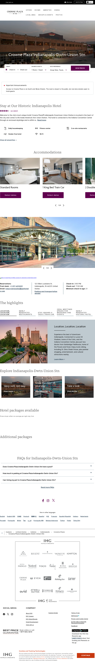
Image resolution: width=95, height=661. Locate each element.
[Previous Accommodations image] (56, 205)
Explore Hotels (53, 613)
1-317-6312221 (17, 286)
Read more (41, 120)
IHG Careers (30, 616)
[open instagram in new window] (47, 500)
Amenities (47, 10)
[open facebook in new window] (42, 500)
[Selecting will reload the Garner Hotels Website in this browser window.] (72, 578)
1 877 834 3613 (26, 632)
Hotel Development (32, 622)
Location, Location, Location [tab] (5, 312)
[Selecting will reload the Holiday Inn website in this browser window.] (60, 578)
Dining (57, 10)
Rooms (37, 10)
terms (42, 656)
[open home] (2, 533)
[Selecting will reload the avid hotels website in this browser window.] (23, 591)
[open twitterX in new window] (52, 500)
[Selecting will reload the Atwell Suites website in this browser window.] (35, 591)
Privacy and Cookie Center (79, 619)
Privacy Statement (62, 658)
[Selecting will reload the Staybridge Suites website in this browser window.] (47, 591)
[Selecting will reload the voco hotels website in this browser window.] (42, 566)
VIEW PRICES (80, 68)
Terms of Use (75, 613)
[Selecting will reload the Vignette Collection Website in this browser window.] (60, 553)
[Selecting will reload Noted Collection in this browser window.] (32, 566)
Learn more (77, 638)
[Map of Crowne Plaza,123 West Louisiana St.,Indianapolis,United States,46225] (18, 277)
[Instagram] (12, 614)
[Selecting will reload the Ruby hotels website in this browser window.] (53, 566)
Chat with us (30, 625)
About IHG (29, 613)
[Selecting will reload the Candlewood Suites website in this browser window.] (72, 591)
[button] (89, 2)
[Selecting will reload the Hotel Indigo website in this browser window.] (22, 566)
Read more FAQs (47, 487)
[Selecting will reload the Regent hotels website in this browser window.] (35, 553)
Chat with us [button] (9, 2)
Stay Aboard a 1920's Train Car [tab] (46, 313)
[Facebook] (4, 614)
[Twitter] (8, 614)
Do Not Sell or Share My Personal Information (78, 622)
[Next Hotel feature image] (51, 268)
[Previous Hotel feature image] (43, 268)
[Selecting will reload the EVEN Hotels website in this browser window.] (35, 578)
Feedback (74, 626)
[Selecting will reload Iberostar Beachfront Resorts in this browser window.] (73, 566)
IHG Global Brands (31, 619)
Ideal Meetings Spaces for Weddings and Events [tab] (64, 311)
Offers (29, 10)
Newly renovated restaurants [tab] (25, 312)
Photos (59, 15)
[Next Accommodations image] (63, 205)
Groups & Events (45, 15)
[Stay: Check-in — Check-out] (17, 70)
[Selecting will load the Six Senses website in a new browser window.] (23, 553)
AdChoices (74, 616)
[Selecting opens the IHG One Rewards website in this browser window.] (47, 601)
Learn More (58, 359)
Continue (85, 655)
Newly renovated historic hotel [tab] (83, 312)
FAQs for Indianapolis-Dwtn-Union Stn (47, 458)
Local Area (30, 15)
